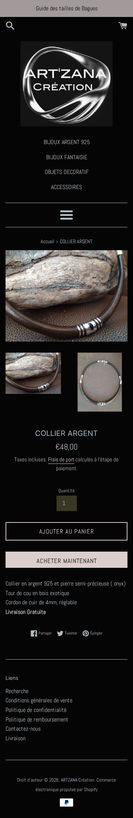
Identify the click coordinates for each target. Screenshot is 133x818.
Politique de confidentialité (36, 710)
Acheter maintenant (67, 561)
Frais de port (61, 459)
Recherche (17, 691)
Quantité (66, 490)
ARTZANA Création (77, 780)
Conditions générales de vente (39, 700)
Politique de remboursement (37, 719)
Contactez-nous (23, 729)
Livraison (15, 738)
